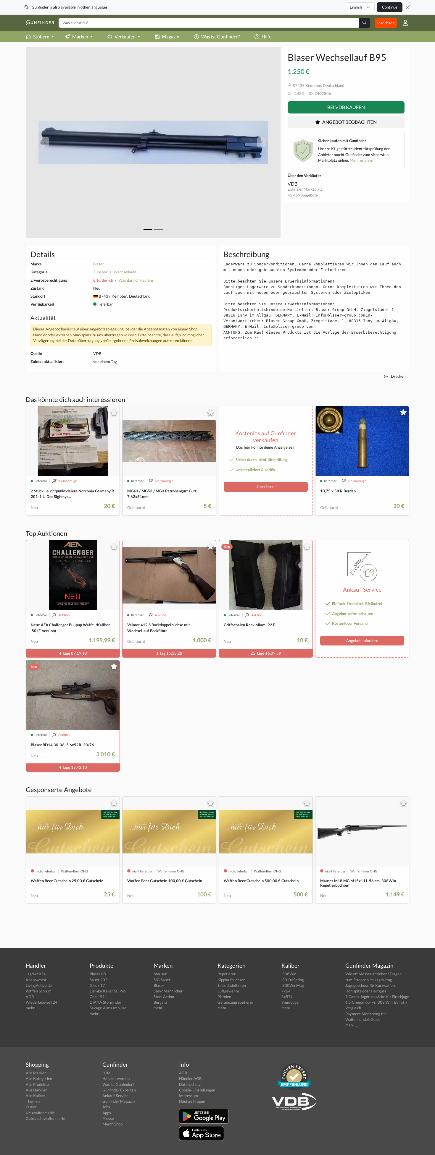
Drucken (397, 376)
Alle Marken (36, 1072)
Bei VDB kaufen (346, 107)
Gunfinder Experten (119, 1090)
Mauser (160, 973)
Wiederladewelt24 (41, 1002)
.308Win (288, 973)
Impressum (188, 1095)
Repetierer (227, 973)
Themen (33, 1101)
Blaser (98, 264)
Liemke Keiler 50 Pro (107, 991)
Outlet (31, 1106)
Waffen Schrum (38, 991)
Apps (106, 1112)
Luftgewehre (228, 991)
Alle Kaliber (35, 1095)
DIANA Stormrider (105, 1002)
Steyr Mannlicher (168, 991)
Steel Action (164, 996)
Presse (108, 1118)
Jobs (106, 1106)
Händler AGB (190, 1078)
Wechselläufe (125, 272)
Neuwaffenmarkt (40, 1112)
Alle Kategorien (39, 1078)
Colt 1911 (98, 996)
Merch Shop (112, 1124)
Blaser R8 (98, 973)
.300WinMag (292, 985)
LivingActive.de (39, 985)
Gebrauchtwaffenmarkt (46, 1118)
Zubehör (100, 272)
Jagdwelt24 (36, 973)
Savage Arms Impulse (108, 1007)
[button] (403, 22)
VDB (292, 183)
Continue (389, 7)
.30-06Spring (292, 979)
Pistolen (224, 996)
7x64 (286, 991)
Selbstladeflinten (232, 985)
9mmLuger (290, 1002)
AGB (183, 1072)
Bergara (160, 1002)
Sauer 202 (98, 979)
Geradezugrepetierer (235, 1002)
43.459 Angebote (303, 195)
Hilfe (266, 36)
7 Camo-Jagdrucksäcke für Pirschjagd (377, 996)
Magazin (170, 36)
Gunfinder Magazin (118, 1101)
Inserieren (385, 22)
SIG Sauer (162, 979)
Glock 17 (97, 985)
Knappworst (36, 979)
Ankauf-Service (115, 1095)
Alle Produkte (37, 1084)
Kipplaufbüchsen (231, 979)
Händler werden (116, 1078)
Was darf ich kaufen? (136, 280)
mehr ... (32, 1007)
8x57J (286, 996)
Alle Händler (36, 1090)
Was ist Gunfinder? (220, 36)
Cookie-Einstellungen (197, 1090)
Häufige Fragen (192, 1101)
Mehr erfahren (362, 160)
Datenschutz (190, 1084)
